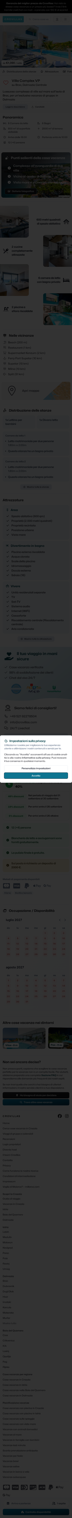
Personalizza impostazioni (36, 768)
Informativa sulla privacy (36, 757)
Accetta (36, 775)
